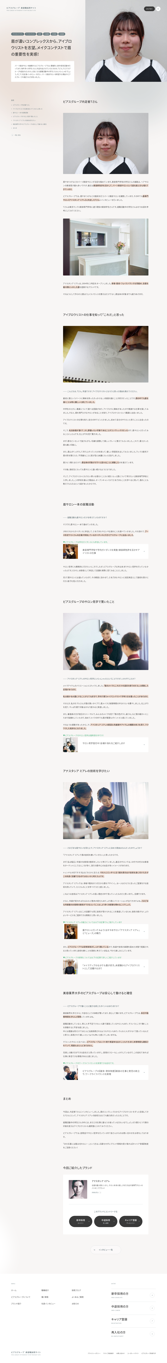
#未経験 (46, 34)
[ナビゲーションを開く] (158, 8)
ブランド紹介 (16, 1304)
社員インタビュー (48, 1304)
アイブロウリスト (30, 34)
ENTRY (149, 9)
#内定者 (54, 34)
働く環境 (44, 1297)
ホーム (14, 1290)
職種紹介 (45, 1290)
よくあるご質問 (78, 1297)
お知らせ (75, 1304)
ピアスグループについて (20, 1297)
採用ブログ (76, 1290)
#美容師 (61, 34)
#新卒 (39, 34)
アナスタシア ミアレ (17, 34)
